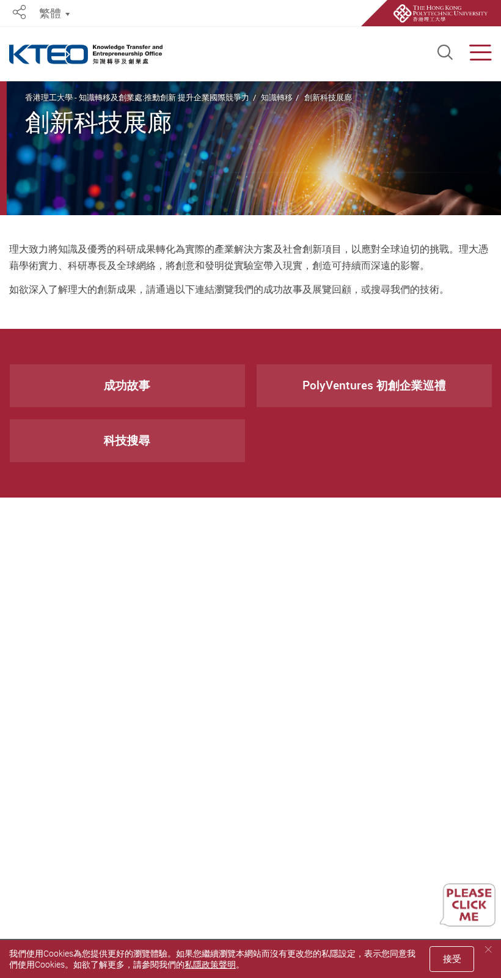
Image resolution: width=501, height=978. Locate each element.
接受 (452, 958)
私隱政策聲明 (210, 964)
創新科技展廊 (328, 97)
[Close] (488, 950)
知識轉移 (277, 97)
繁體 (50, 13)
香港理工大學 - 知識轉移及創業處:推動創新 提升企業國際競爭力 (137, 97)
